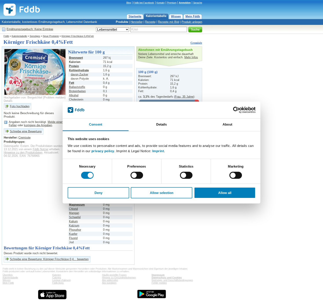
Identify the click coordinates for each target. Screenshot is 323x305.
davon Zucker (79, 74)
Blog (128, 2)
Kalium (73, 221)
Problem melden (54, 97)
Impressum (158, 275)
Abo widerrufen (110, 280)
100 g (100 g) (148, 72)
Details (8, 100)
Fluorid (73, 238)
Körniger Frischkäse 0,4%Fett (78, 36)
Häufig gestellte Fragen (114, 275)
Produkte (122, 22)
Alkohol (73, 95)
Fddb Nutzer (40, 149)
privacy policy (102, 151)
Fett (71, 82)
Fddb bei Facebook (143, 2)
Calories (56, 277)
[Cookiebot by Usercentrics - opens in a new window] (236, 110)
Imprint (158, 151)
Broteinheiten (77, 91)
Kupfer (73, 234)
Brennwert (76, 57)
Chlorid (73, 208)
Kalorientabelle (156, 16)
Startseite (135, 16)
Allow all (224, 193)
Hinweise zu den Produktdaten (23, 152)
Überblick (8, 275)
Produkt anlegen (191, 22)
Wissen (176, 16)
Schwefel (75, 217)
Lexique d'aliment (61, 280)
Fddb (6, 36)
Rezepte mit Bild (168, 22)
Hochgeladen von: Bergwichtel (23, 97)
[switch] (137, 175)
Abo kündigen (109, 282)
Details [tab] (161, 124)
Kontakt (160, 2)
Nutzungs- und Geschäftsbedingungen (172, 280)
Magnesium (77, 204)
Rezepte (150, 22)
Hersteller (137, 22)
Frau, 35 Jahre (184, 96)
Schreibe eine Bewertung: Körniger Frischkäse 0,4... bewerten (49, 259)
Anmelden (185, 2)
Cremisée (196, 42)
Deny (98, 193)
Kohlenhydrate (79, 70)
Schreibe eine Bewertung (26, 131)
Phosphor (75, 229)
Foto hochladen (19, 106)
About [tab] (227, 124)
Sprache (197, 2)
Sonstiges (35, 36)
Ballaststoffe (77, 87)
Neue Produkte (51, 36)
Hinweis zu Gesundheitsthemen (119, 277)
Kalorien (56, 275)
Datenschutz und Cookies (167, 277)
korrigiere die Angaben (38, 125)
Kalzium (74, 225)
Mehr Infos (191, 57)
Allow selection (161, 193)
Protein (74, 66)
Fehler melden (159, 282)
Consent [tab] (95, 124)
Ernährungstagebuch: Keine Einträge (30, 29)
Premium (171, 2)
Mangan (74, 213)
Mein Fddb (192, 16)
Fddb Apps (58, 282)
